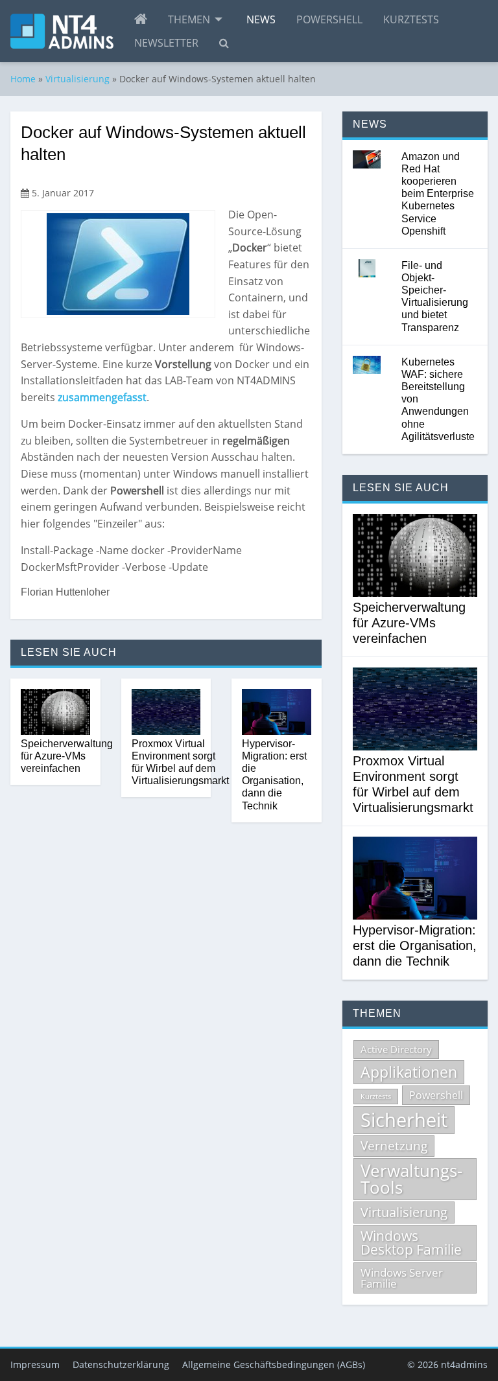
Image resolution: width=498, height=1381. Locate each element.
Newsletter (166, 43)
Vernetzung (394, 1145)
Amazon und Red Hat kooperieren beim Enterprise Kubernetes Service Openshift (437, 194)
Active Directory (396, 1049)
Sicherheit (404, 1120)
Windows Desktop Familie (411, 1243)
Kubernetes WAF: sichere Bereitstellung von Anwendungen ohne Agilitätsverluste (438, 399)
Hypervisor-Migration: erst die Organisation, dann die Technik (274, 774)
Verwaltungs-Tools (411, 1179)
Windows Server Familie (402, 1278)
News (261, 19)
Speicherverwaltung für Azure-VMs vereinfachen (67, 756)
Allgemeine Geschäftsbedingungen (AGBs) (273, 1364)
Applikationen (409, 1072)
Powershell (329, 19)
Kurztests (411, 19)
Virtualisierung (77, 79)
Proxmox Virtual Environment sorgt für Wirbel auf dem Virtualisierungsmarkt (180, 762)
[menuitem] (140, 19)
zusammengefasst (102, 397)
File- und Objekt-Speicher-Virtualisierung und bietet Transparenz (434, 296)
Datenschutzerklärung (121, 1364)
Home (23, 79)
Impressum (35, 1364)
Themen (189, 19)
